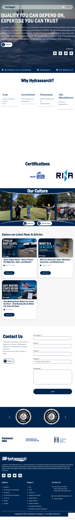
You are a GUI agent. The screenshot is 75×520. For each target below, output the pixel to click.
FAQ (30, 487)
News (30, 490)
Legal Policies (33, 498)
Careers (6, 503)
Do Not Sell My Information (11, 495)
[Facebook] (55, 53)
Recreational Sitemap (35, 506)
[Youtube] (66, 53)
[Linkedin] (71, 53)
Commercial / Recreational (11, 490)
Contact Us (32, 492)
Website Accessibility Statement (38, 509)
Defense (6, 487)
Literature (6, 492)
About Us (6, 498)
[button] (9, 417)
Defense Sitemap (34, 503)
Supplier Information (35, 495)
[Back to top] (64, 513)
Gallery (6, 501)
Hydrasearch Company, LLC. (36, 514)
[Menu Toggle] (63, 7)
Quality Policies (33, 501)
